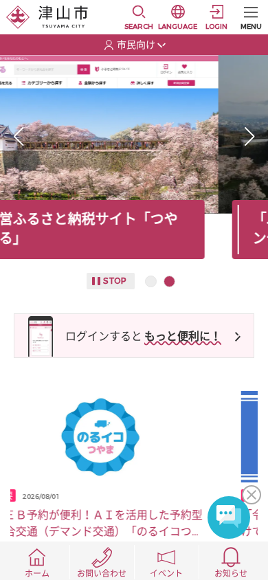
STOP (114, 281)
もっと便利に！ (182, 336)
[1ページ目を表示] (151, 281)
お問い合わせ (101, 573)
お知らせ (230, 573)
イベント (166, 573)
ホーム (37, 573)
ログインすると (103, 336)
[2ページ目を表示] (169, 281)
